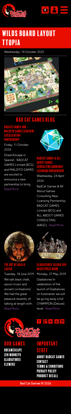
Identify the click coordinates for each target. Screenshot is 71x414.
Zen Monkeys (12, 355)
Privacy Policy (47, 371)
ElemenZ (9, 364)
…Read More (55, 225)
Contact (42, 361)
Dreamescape (13, 350)
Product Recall (47, 376)
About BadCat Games (50, 357)
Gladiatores (12, 359)
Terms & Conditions (50, 366)
